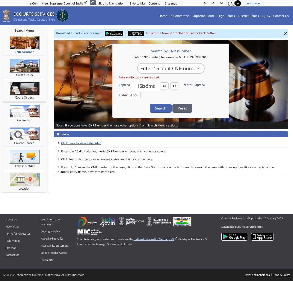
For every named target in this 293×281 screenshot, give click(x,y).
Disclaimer (47, 260)
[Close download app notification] (286, 33)
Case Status (24, 75)
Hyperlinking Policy (52, 238)
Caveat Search (24, 143)
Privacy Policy (281, 275)
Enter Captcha (194, 85)
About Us (11, 219)
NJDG (266, 16)
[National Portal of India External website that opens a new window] (108, 222)
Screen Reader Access (54, 253)
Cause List (24, 120)
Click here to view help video (81, 143)
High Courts (226, 16)
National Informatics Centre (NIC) (155, 239)
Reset (182, 108)
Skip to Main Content (145, 3)
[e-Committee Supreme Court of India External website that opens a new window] (158, 222)
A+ (222, 3)
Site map (171, 3)
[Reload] (93, 2)
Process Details (24, 166)
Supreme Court (203, 16)
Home (163, 16)
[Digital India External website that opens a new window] (87, 222)
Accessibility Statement (55, 246)
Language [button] (253, 3)
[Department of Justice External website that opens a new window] (131, 222)
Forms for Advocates (18, 233)
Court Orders (24, 97)
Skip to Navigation (111, 3)
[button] (164, 86)
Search (160, 108)
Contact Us (281, 16)
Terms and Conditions (257, 275)
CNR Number (24, 52)
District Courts (248, 16)
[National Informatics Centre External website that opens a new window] (90, 233)
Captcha (124, 85)
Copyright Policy (50, 231)
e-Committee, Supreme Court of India (56, 3)
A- (205, 3)
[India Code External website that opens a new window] (182, 222)
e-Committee (180, 16)
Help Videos (13, 241)
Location (24, 188)
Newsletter (12, 226)
